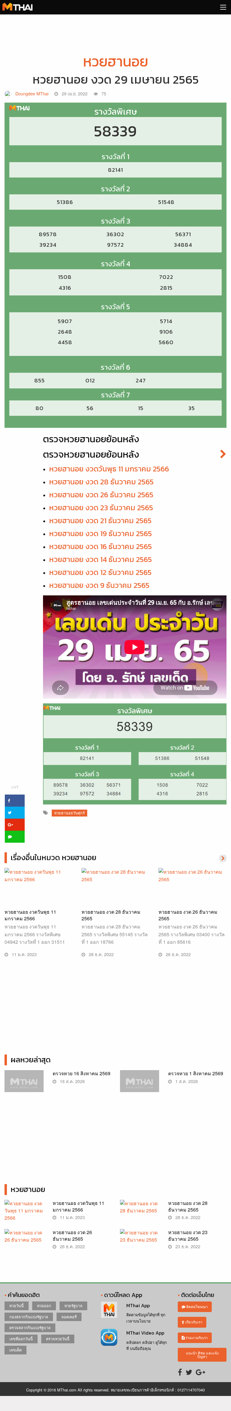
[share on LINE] (14, 837)
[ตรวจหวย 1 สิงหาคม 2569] (139, 1084)
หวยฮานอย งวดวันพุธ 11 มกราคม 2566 (109, 468)
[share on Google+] (14, 825)
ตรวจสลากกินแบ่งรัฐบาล (30, 1327)
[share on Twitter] (14, 813)
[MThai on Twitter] (189, 1371)
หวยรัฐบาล (73, 1305)
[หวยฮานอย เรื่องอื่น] (222, 857)
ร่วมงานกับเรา (196, 1337)
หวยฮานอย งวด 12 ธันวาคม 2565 (100, 572)
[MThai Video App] (109, 1336)
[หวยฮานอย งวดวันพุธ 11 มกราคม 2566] (38, 891)
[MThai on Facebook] (180, 1371)
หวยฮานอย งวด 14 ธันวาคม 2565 (100, 559)
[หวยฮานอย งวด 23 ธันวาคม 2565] (139, 1242)
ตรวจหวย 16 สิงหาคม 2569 (81, 1073)
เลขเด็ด (15, 1350)
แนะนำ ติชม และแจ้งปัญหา (202, 1354)
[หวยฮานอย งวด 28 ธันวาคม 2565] (115, 891)
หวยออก (44, 1305)
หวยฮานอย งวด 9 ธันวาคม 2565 (99, 585)
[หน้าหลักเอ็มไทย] (17, 5)
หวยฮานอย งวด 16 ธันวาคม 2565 (100, 546)
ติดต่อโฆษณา (196, 1306)
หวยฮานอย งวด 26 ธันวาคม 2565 (101, 494)
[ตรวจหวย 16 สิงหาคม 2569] (24, 1084)
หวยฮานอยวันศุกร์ (69, 813)
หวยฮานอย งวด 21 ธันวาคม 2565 (100, 520)
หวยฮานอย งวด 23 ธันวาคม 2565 (101, 507)
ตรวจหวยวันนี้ (57, 1339)
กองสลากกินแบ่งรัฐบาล (28, 1317)
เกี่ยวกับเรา (193, 1321)
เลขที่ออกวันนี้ (21, 1339)
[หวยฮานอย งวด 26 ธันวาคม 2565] (192, 891)
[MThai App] (109, 1309)
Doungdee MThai (31, 93)
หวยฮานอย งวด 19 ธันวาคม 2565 (100, 533)
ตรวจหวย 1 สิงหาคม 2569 (195, 1073)
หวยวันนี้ (16, 1305)
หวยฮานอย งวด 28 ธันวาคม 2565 (101, 481)
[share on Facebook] (14, 801)
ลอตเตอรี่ (69, 1317)
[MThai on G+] (200, 1371)
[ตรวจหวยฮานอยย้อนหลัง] (223, 454)
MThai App (138, 1305)
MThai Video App (145, 1332)
